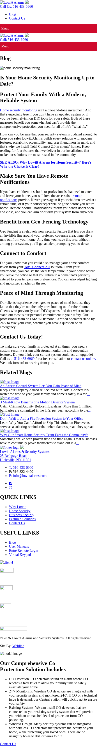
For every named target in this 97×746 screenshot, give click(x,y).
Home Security (19, 511)
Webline (18, 646)
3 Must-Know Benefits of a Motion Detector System (37, 402)
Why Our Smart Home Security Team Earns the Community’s (44, 435)
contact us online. (83, 359)
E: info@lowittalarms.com (27, 476)
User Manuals (19, 546)
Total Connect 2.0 (37, 267)
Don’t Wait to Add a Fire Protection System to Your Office (41, 418)
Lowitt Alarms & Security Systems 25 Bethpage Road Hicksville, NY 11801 (24, 456)
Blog (12, 14)
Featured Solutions (22, 519)
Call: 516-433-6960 (14, 40)
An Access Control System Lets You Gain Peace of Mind (40, 386)
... (88, 394)
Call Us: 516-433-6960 (16, 6)
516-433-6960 (24, 359)
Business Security (21, 515)
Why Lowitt (17, 507)
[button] (5, 28)
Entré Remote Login (23, 550)
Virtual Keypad (20, 555)
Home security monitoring (18, 110)
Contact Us (17, 18)
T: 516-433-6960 (21, 467)
